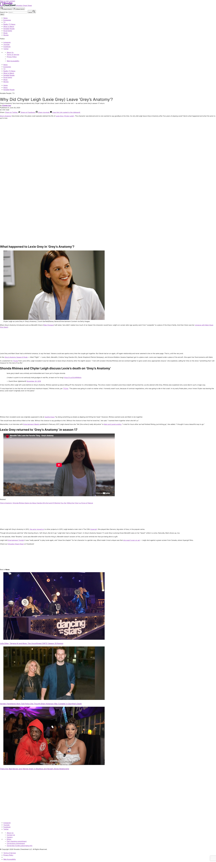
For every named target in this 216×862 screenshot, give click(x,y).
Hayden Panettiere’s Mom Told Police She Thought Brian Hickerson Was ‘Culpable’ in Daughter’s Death (41, 704)
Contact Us (11, 835)
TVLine (15, 361)
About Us (10, 52)
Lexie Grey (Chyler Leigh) (65, 116)
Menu (2, 14)
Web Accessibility (13, 61)
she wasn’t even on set (131, 540)
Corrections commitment (16, 843)
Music (5, 33)
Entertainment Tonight (16, 540)
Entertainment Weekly (31, 424)
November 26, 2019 (34, 381)
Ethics (9, 839)
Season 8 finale (16, 357)
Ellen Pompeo (48, 325)
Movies (6, 35)
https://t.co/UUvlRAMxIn (72, 377)
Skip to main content (7, 1)
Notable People (9, 29)
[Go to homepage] (8, 819)
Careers (9, 837)
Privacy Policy (12, 57)
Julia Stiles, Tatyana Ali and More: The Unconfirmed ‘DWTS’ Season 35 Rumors (31, 643)
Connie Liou (6, 105)
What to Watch (8, 26)
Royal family (7, 31)
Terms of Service (13, 54)
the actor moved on (37, 529)
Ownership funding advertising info (19, 846)
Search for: (4, 12)
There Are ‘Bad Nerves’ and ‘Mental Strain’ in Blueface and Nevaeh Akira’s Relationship (34, 769)
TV (4, 22)
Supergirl (93, 529)
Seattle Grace (50, 417)
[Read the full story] (54, 639)
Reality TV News (9, 24)
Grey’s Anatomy (5, 116)
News (5, 18)
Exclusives (7, 20)
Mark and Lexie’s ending (112, 424)
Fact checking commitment (17, 841)
